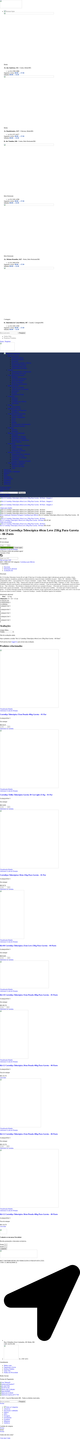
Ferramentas (11, 443)
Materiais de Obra (13, 386)
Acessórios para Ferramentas (16, 414)
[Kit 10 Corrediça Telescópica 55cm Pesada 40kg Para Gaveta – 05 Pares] (24, 987)
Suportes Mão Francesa (19, 365)
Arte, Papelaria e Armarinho (16, 463)
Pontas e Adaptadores (18, 417)
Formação (11, 428)
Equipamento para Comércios (21, 454)
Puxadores (15, 361)
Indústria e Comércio (14, 452)
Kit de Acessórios (17, 382)
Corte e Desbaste (17, 449)
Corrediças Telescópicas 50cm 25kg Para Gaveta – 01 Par (23, 875)
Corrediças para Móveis (19, 401)
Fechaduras (15, 412)
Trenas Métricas (16, 442)
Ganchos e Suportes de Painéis (21, 461)
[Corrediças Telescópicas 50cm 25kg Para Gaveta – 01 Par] (29, 868)
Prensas (14, 447)
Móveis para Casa (13, 356)
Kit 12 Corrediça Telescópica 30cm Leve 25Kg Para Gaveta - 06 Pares (22, 520)
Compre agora (18, 547)
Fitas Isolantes (16, 407)
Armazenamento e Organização (21, 372)
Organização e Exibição (19, 457)
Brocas (14, 419)
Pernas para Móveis (18, 359)
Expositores (15, 459)
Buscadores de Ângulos (19, 438)
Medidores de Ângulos (19, 436)
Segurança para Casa (14, 408)
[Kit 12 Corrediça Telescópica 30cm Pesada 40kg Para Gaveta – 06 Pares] (29, 1207)
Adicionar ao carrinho (7, 547)
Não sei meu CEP (5, 560)
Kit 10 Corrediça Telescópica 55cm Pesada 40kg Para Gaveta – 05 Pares (29, 995)
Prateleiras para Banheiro (19, 384)
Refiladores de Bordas (18, 450)
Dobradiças (15, 403)
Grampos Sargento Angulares (21, 445)
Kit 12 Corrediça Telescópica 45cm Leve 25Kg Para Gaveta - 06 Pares (22, 525)
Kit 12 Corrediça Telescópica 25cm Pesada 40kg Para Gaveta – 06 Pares (29, 1134)
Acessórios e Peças (17, 358)
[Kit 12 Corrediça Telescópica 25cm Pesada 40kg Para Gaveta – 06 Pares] (20, 1127)
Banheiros (15, 377)
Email (2, 1246)
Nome (2, 1244)
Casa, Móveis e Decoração (16, 375)
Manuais (14, 429)
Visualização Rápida (6, 709)
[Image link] (18, 1257)
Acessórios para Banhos (19, 379)
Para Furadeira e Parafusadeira (21, 424)
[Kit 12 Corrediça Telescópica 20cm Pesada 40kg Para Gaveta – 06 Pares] (14, 1058)
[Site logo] (11, 7)
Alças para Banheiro (18, 380)
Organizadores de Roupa (19, 368)
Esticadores (15, 391)
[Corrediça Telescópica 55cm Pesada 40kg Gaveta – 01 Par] (29, 707)
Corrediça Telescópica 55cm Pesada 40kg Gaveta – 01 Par (23, 714)
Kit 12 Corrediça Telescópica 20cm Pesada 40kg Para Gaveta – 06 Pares (29, 1065)
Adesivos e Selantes (18, 387)
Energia (10, 405)
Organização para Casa (19, 366)
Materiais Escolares (18, 464)
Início (2, 515)
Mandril (14, 422)
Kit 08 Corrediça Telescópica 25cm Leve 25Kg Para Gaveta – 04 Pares (28, 946)
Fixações (14, 393)
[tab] (7, 567)
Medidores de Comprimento (20, 440)
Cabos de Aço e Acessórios (20, 389)
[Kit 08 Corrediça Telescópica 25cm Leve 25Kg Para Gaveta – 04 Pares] (12, 938)
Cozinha (10, 370)
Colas (13, 468)
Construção (11, 396)
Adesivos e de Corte (18, 456)
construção (7, 515)
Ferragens (15, 400)
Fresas (14, 421)
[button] (6, 728)
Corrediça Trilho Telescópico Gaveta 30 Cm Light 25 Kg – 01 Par (26, 795)
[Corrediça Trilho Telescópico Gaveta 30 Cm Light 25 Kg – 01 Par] (29, 787)
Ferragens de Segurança (19, 410)
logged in (14, 642)
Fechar (2, 1403)
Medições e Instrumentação (16, 433)
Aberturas (15, 398)
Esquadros (15, 435)
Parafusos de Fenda (18, 394)
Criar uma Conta (5, 1438)
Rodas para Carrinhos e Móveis (21, 363)
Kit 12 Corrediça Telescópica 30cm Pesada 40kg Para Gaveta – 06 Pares (29, 1214)
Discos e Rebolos (17, 415)
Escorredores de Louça (19, 373)
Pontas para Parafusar (18, 426)
